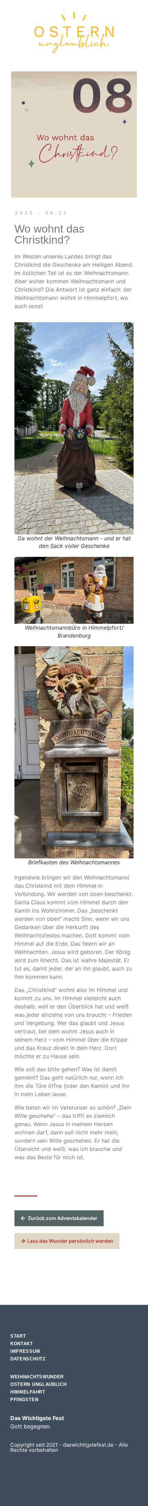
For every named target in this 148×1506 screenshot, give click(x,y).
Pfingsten (24, 1399)
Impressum (25, 1351)
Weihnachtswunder (37, 1376)
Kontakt (21, 1343)
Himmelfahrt (27, 1392)
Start (18, 1336)
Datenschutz (28, 1358)
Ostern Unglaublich (38, 1384)
